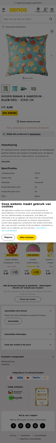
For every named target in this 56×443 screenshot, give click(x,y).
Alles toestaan (27, 237)
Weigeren (8, 237)
